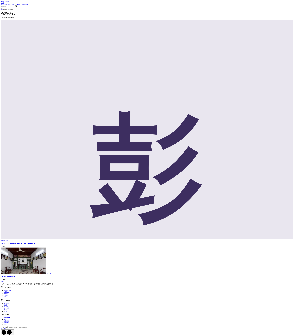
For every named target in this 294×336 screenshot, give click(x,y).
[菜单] (1, 8)
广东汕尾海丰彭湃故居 (8, 276)
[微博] (1, 328)
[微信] (3, 328)
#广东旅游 (6, 303)
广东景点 (13, 4)
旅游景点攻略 (7, 4)
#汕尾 (5, 311)
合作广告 (6, 324)
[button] (7, 332)
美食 (26, 4)
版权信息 (6, 319)
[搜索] (16, 6)
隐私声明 (6, 321)
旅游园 (2, 3)
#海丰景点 (6, 308)
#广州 (5, 305)
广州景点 (23, 4)
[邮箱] (5, 328)
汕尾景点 (18, 4)
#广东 (5, 309)
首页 (2, 4)
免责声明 (6, 322)
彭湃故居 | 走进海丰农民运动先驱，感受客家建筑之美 (18, 244)
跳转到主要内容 (5, 1)
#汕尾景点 (6, 306)
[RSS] (4, 328)
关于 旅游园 (7, 317)
